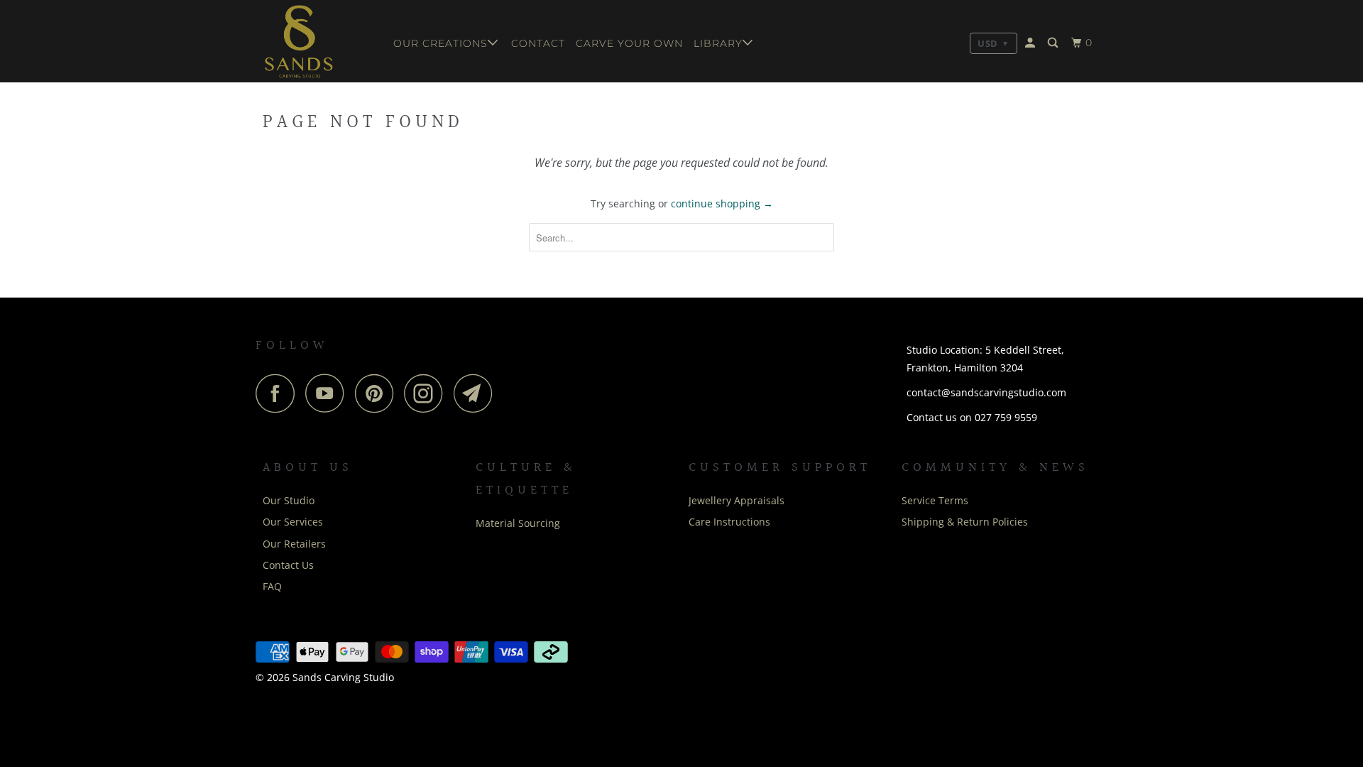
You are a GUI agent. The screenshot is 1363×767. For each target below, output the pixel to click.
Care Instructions (729, 521)
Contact (538, 43)
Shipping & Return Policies (965, 521)
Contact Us (288, 565)
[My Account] (1031, 43)
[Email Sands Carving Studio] (477, 393)
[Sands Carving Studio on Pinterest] (378, 393)
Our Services (293, 521)
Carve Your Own (629, 43)
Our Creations (440, 43)
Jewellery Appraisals (736, 500)
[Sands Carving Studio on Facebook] (279, 393)
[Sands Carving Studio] (318, 41)
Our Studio (288, 500)
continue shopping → (722, 203)
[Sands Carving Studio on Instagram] (427, 393)
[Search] (1054, 43)
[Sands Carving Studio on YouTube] (328, 393)
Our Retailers (294, 543)
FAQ (272, 586)
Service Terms (935, 500)
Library (718, 43)
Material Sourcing (518, 523)
